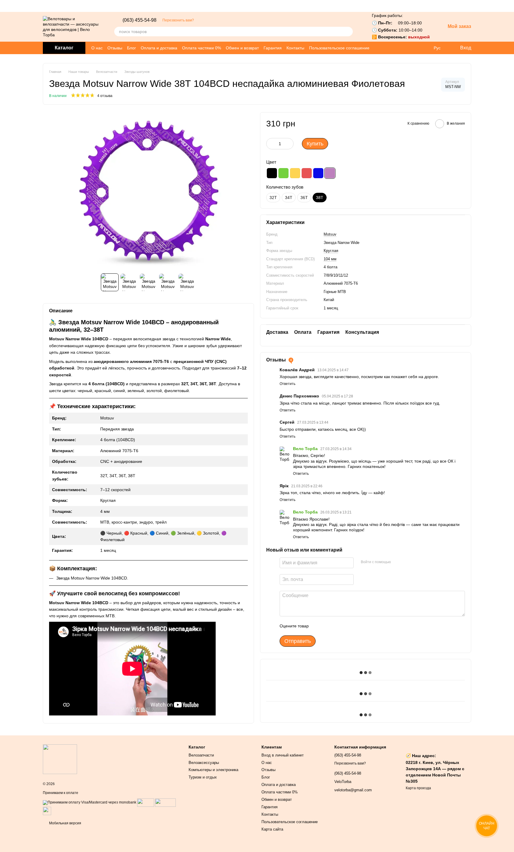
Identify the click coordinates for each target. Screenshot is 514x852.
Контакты (295, 48)
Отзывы (114, 48)
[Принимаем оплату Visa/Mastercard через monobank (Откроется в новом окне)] (89, 802)
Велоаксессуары (204, 762)
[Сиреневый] (330, 173)
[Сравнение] (425, 48)
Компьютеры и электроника (213, 770)
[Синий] (318, 173)
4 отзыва (104, 96)
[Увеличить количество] (289, 143)
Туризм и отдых (203, 777)
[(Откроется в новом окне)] (47, 811)
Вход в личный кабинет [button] (282, 755)
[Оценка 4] (347, 625)
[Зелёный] (283, 173)
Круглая (331, 250)
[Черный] (272, 173)
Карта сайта (272, 829)
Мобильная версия (64, 823)
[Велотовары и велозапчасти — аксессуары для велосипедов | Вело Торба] (60, 759)
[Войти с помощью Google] (397, 562)
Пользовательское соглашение (339, 48)
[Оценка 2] (328, 625)
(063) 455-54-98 (139, 20)
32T (273, 197)
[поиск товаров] (348, 31)
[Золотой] (295, 173)
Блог (131, 48)
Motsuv (330, 234)
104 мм (330, 258)
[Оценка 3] (337, 625)
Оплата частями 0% (201, 48)
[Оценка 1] (318, 625)
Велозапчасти (201, 755)
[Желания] (413, 48)
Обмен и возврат (242, 48)
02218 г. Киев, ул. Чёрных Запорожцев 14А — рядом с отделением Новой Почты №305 (435, 772)
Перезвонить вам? (178, 20)
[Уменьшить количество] (271, 143)
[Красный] (307, 173)
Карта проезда (418, 788)
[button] (509, 6)
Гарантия (273, 48)
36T (304, 197)
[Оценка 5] (356, 625)
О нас (97, 48)
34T (288, 197)
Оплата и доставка (159, 48)
